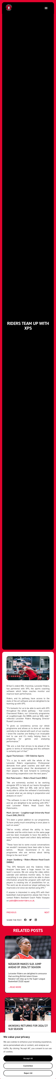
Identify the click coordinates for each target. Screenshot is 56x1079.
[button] (46, 8)
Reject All (28, 1073)
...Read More (14, 987)
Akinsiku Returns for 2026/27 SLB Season (28, 1027)
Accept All (28, 1058)
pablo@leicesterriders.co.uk (21, 900)
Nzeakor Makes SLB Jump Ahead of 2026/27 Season (24, 965)
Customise (28, 1066)
